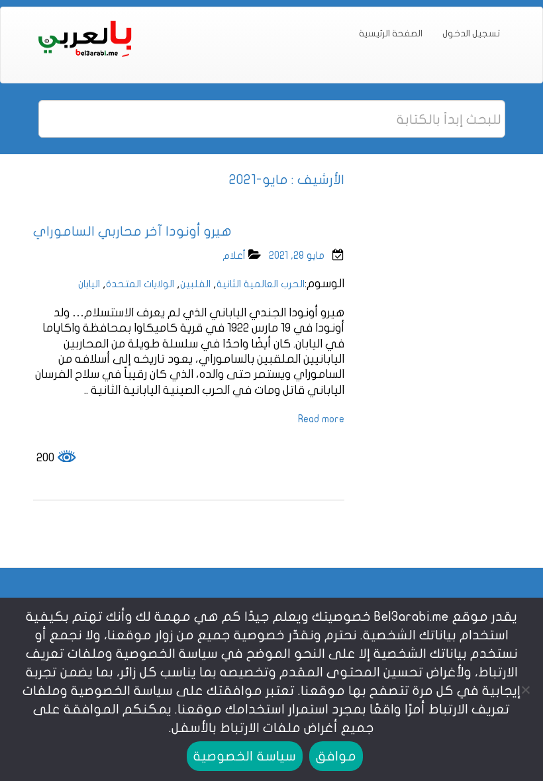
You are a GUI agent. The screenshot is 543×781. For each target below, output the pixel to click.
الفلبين (195, 284)
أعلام (234, 255)
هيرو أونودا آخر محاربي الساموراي (132, 231)
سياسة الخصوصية (244, 756)
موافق (336, 756)
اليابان (89, 284)
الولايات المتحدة (140, 284)
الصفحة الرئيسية (390, 33)
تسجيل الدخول (471, 33)
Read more (321, 419)
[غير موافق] (526, 689)
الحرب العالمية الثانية (261, 284)
